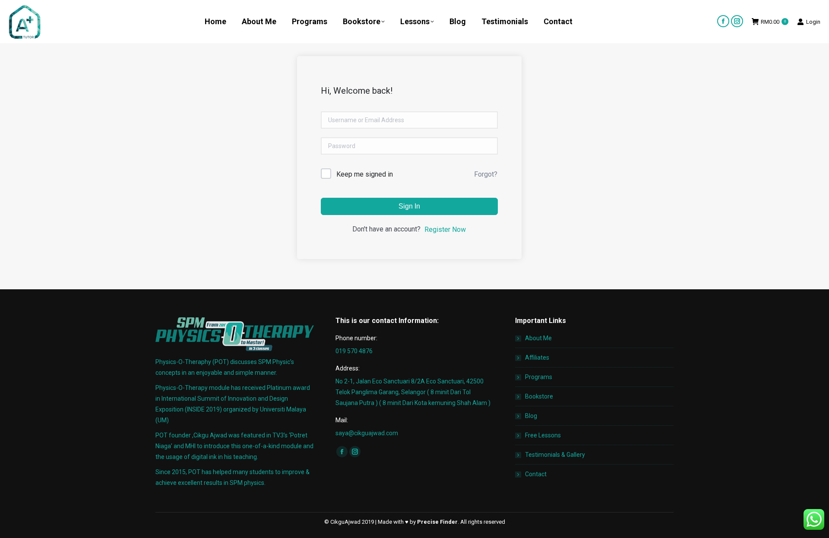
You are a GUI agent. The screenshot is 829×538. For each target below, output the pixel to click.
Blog (531, 415)
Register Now (445, 229)
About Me (538, 338)
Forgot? (485, 174)
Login (813, 22)
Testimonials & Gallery (555, 454)
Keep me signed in (364, 174)
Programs (538, 376)
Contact (536, 474)
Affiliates (537, 357)
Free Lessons (543, 435)
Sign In (409, 206)
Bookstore (539, 396)
